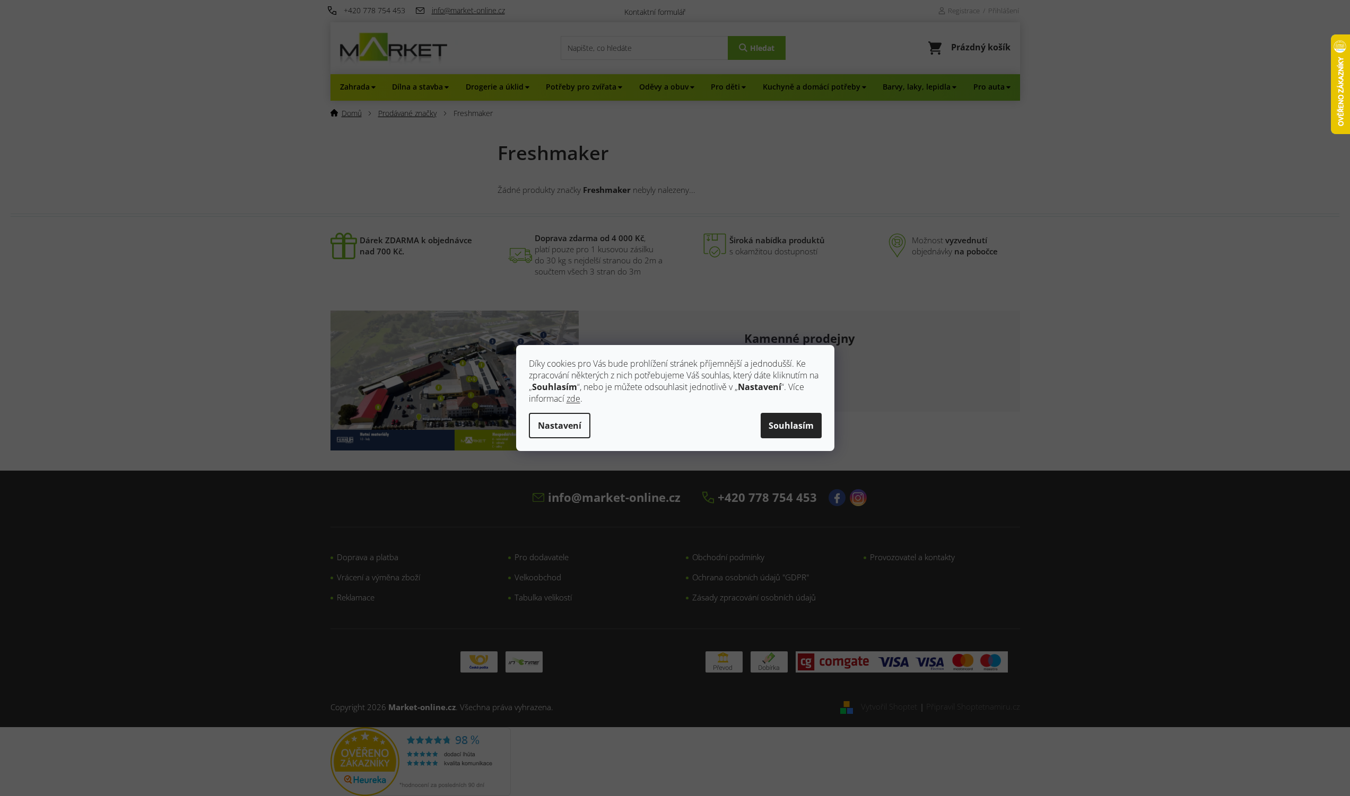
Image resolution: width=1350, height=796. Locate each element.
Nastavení (559, 425)
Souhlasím (791, 425)
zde (573, 398)
